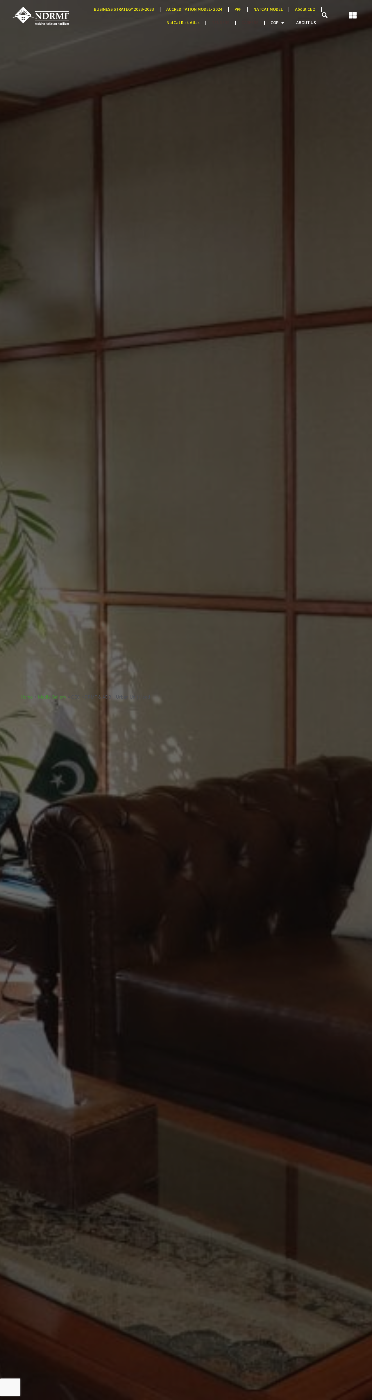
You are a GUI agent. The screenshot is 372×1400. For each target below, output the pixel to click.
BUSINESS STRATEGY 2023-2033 (124, 9)
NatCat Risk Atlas (183, 23)
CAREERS (250, 23)
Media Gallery (52, 697)
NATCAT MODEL (268, 9)
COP (274, 23)
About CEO (305, 9)
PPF (238, 9)
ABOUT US (306, 23)
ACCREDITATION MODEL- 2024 (194, 9)
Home (27, 697)
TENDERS (220, 23)
